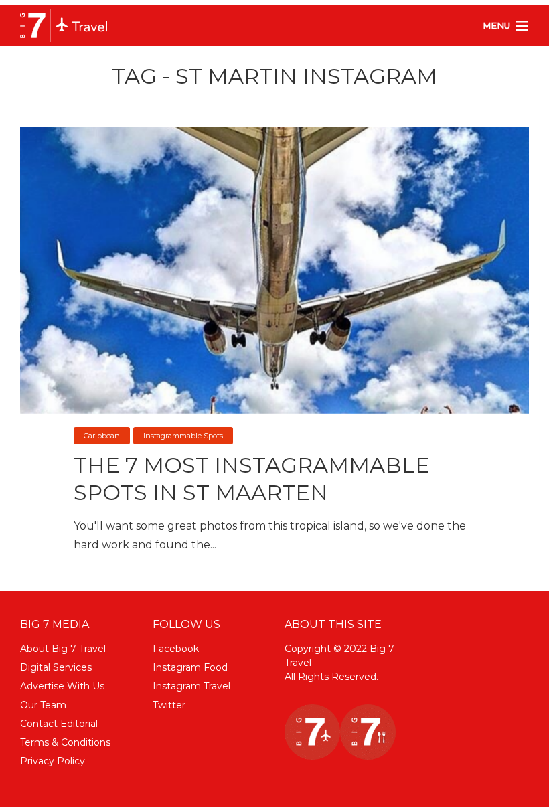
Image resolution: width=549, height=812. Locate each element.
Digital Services (56, 667)
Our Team (43, 705)
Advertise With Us (62, 686)
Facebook (176, 649)
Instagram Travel (191, 686)
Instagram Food (190, 667)
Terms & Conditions (65, 742)
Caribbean (102, 435)
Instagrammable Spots (183, 435)
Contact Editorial (59, 724)
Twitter (169, 705)
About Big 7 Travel (63, 649)
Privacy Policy (52, 761)
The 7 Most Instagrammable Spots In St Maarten (252, 479)
